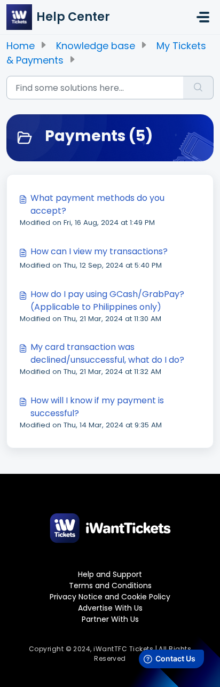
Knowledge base (95, 45)
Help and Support (110, 574)
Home (20, 45)
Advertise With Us (110, 608)
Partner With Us (110, 619)
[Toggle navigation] (203, 17)
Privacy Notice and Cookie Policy (110, 596)
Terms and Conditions (110, 585)
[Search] (198, 87)
